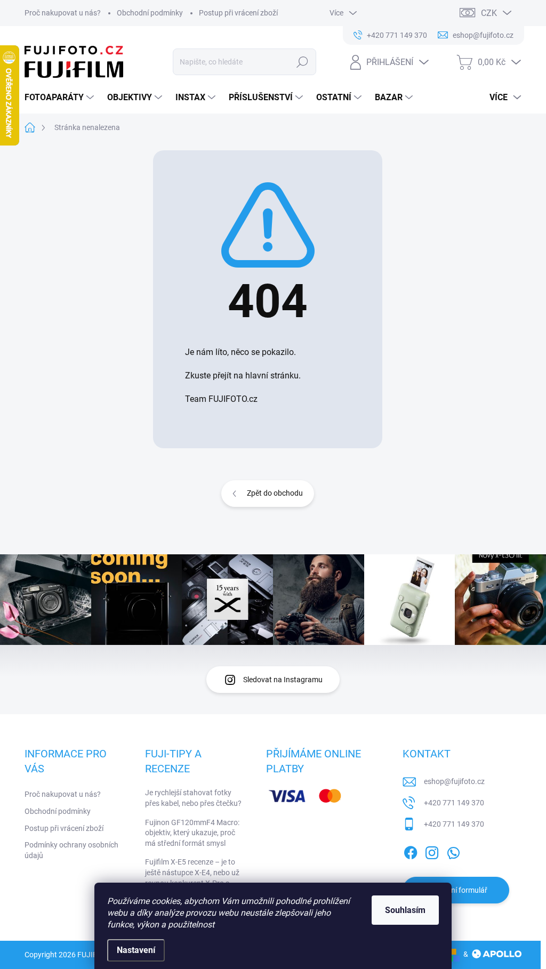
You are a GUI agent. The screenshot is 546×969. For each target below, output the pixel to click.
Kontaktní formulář (455, 890)
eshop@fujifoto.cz (454, 781)
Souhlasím (405, 910)
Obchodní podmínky (150, 13)
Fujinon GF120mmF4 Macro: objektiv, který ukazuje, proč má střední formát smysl (192, 832)
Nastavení (136, 950)
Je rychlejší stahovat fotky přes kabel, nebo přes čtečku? (193, 797)
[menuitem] (61, 98)
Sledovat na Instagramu (283, 679)
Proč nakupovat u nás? (63, 13)
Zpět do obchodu (275, 493)
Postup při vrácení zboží (238, 13)
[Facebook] (411, 851)
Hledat (302, 62)
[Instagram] (432, 851)
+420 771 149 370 (454, 802)
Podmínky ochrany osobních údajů (71, 850)
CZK (489, 13)
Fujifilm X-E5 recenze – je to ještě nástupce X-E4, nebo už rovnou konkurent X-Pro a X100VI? (192, 878)
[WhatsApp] (453, 851)
